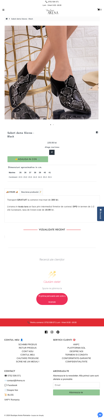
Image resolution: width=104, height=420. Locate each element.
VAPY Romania (12, 400)
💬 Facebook (10, 385)
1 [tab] (50, 124)
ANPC (76, 344)
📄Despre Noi (11, 390)
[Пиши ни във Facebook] (100, 416)
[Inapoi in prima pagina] (7, 19)
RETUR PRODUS (28, 348)
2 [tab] (53, 124)
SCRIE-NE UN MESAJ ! (27, 361)
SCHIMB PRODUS (27, 344)
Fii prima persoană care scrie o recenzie (52, 299)
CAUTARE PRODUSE (28, 358)
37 (52, 152)
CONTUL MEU (27, 355)
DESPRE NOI (76, 351)
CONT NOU (27, 351)
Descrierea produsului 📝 (31, 192)
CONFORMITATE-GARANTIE (76, 358)
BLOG (11, 395)
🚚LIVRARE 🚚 (12, 192)
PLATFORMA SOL (76, 348)
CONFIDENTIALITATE (76, 361)
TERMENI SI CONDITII (76, 355)
